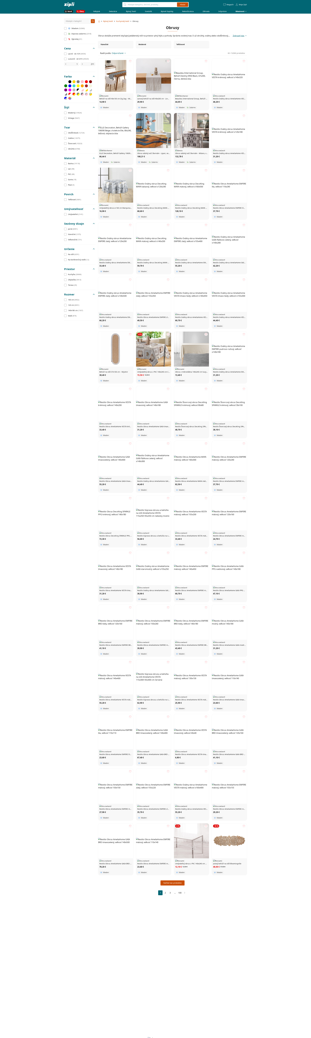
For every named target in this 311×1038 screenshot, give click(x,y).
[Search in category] (93, 21)
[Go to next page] (184, 892)
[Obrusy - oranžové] (82, 85)
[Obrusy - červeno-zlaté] (74, 94)
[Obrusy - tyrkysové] (74, 85)
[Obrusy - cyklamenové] (69, 90)
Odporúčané (117, 53)
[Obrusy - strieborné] (74, 90)
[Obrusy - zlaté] (74, 81)
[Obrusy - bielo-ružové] (82, 90)
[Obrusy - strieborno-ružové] (86, 94)
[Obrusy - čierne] (69, 81)
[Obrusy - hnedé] (86, 85)
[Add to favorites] (130, 61)
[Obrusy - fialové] (65, 90)
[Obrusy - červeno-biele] (69, 94)
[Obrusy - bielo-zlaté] (86, 90)
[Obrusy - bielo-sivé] (65, 94)
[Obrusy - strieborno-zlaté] (90, 94)
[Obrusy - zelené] (65, 85)
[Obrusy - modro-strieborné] (65, 98)
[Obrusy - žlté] (78, 85)
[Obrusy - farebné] (69, 98)
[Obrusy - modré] (69, 85)
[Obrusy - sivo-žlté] (78, 94)
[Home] (69, 4)
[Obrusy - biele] (65, 81)
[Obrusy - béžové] (90, 85)
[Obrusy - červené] (86, 81)
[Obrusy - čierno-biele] (78, 90)
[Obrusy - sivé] (78, 81)
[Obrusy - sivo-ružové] (82, 94)
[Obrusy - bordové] (90, 81)
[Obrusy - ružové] (82, 81)
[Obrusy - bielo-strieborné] (90, 90)
